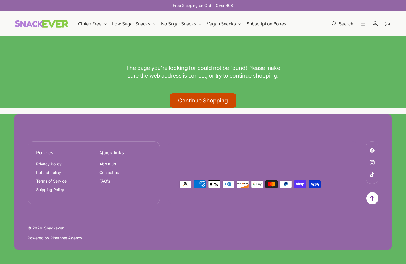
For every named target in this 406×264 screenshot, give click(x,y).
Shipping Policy (50, 189)
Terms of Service (51, 181)
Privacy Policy (49, 164)
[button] (93, 24)
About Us (107, 164)
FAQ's (104, 181)
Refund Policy (48, 172)
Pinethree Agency (66, 238)
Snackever (53, 228)
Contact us (109, 172)
